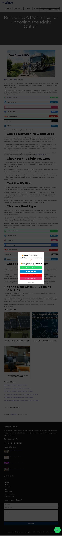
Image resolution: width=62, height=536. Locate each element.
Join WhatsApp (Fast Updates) (32, 267)
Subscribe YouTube (32, 275)
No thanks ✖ (31, 282)
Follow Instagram (32, 278)
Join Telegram (32, 271)
